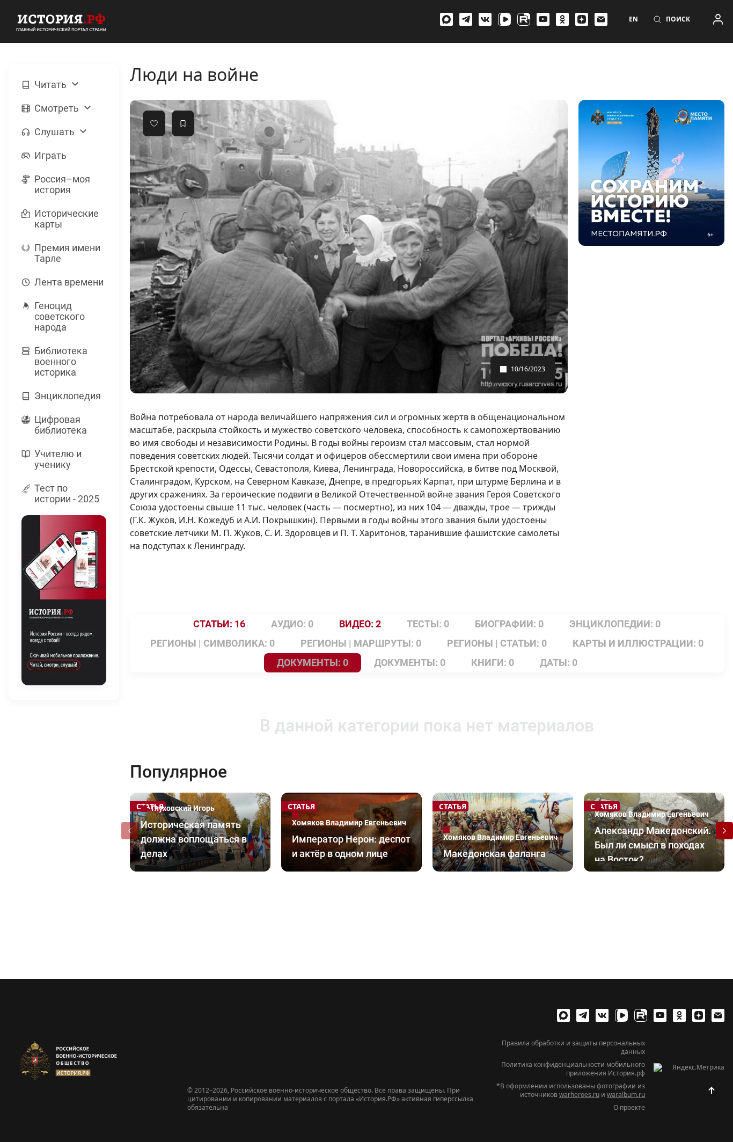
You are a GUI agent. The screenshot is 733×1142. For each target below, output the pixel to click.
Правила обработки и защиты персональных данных (573, 1047)
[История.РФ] (61, 21)
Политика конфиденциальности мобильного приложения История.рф (573, 1069)
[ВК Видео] (504, 19)
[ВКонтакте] (485, 19)
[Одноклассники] (562, 19)
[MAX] (446, 19)
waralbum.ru (626, 1094)
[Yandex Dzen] (581, 19)
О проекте (629, 1107)
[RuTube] (523, 19)
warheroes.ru (579, 1094)
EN (633, 19)
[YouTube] (543, 19)
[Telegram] (465, 19)
